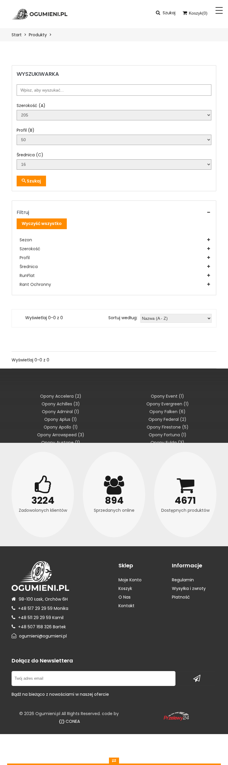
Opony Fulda (167, 443)
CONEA (72, 721)
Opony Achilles (61, 404)
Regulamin (183, 580)
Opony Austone (60, 443)
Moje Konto (130, 580)
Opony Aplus (60, 419)
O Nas (124, 597)
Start (17, 35)
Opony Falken (167, 412)
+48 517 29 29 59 (35, 608)
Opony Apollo (61, 427)
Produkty (38, 35)
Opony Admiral (60, 412)
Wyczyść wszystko (42, 223)
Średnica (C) (30, 155)
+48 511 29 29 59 (34, 618)
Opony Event (167, 396)
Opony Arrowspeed (60, 435)
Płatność (181, 597)
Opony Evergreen (167, 404)
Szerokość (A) (31, 105)
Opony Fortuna (167, 435)
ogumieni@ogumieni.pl (43, 636)
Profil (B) (25, 130)
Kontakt (126, 606)
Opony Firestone (168, 427)
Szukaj (33, 181)
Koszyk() (198, 13)
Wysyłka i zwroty (189, 588)
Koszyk (125, 588)
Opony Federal (167, 419)
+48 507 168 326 (35, 627)
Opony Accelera (60, 396)
